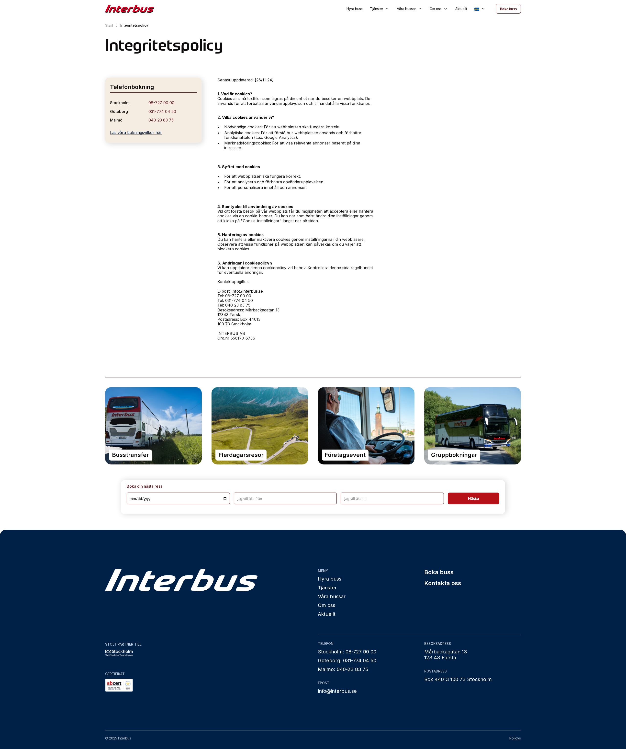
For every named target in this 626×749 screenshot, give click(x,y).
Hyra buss (355, 9)
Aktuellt (461, 9)
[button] (380, 9)
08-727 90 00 (161, 102)
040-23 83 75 (161, 120)
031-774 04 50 (162, 111)
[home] (146, 9)
